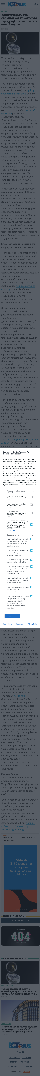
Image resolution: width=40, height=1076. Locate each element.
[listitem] (20, 491)
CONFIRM (12, 616)
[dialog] (20, 538)
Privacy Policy (32, 624)
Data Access (20, 624)
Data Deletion (7, 624)
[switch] (31, 497)
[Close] (36, 452)
